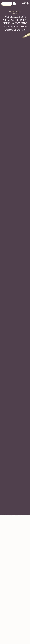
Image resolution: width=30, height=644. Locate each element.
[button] (6, 4)
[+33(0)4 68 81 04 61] (14, 3)
